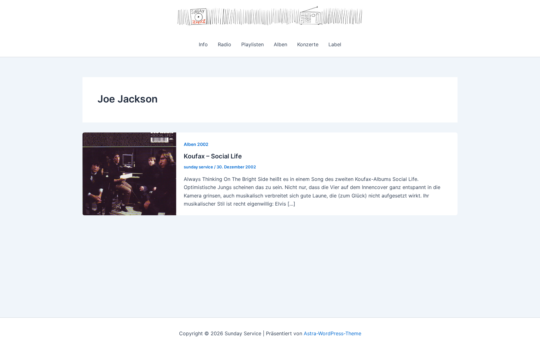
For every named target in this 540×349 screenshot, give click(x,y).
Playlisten (252, 44)
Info (203, 44)
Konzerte (307, 44)
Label (334, 44)
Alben (280, 44)
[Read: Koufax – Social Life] (129, 173)
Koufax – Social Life (213, 156)
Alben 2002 (196, 144)
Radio (224, 44)
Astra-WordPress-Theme (332, 333)
